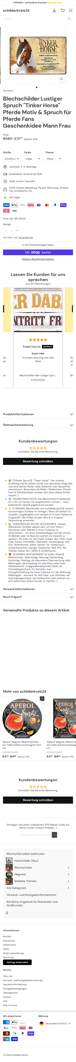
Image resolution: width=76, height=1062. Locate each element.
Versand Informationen (15, 984)
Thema (49, 152)
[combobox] (38, 19)
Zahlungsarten (10, 992)
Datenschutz (9, 944)
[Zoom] (61, 79)
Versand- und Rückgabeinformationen (23, 980)
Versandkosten (25, 237)
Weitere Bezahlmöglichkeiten (38, 259)
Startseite (8, 90)
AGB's (6, 949)
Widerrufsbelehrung (13, 953)
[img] (38, 340)
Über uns (7, 976)
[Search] (69, 19)
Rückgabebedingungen (15, 988)
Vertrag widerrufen (17, 962)
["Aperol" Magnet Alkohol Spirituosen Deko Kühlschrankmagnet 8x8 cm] (22, 728)
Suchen (7, 996)
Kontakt (7, 936)
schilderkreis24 (16, 10)
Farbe (27, 152)
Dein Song (8, 957)
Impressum (9, 940)
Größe (7, 152)
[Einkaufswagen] (63, 10)
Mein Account (10, 1005)
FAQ (5, 1001)
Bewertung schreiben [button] (38, 461)
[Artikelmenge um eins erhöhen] (17, 230)
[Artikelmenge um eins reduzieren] (6, 230)
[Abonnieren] (54, 835)
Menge (7, 224)
